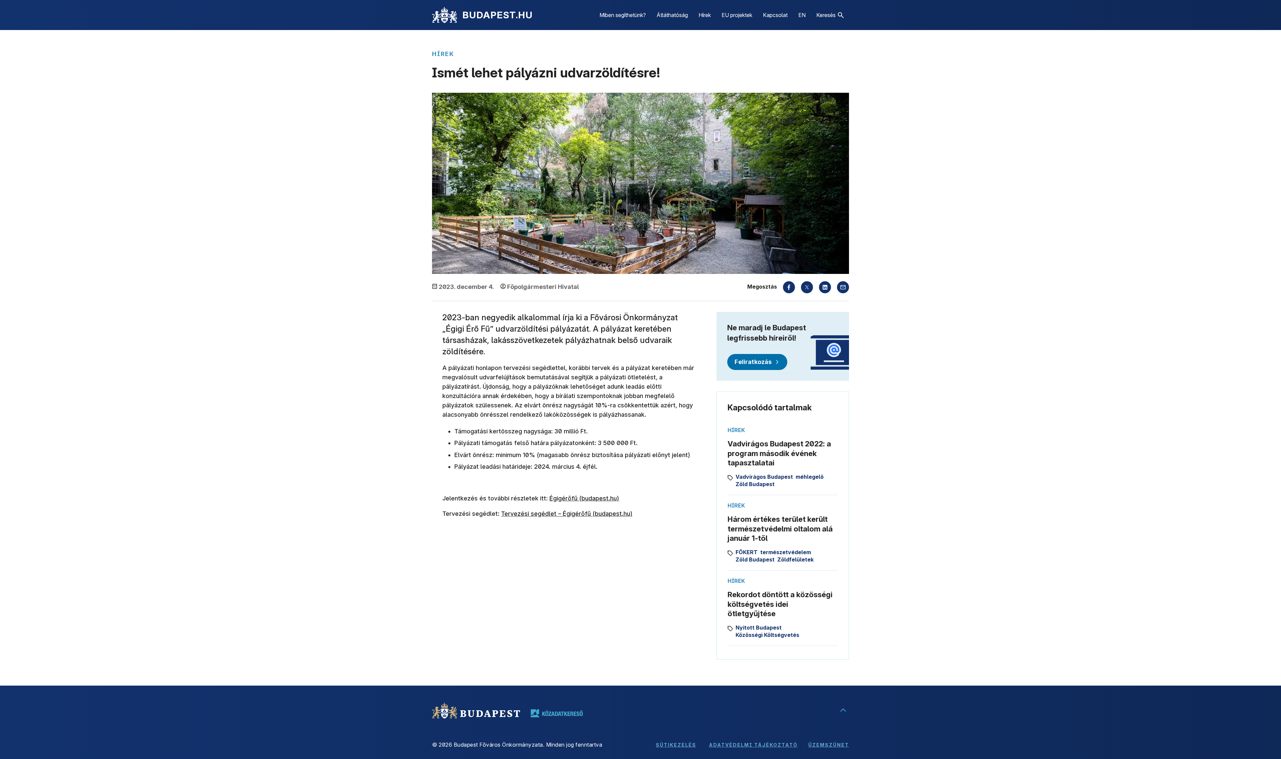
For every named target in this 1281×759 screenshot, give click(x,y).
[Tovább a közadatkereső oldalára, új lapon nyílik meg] (557, 713)
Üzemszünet (828, 745)
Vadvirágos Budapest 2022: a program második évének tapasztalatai (779, 453)
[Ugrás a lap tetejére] (843, 711)
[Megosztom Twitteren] (807, 287)
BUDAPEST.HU (497, 15)
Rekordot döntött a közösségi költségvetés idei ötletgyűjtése (780, 604)
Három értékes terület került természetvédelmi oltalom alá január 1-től (780, 528)
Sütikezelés (676, 745)
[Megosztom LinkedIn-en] (825, 287)
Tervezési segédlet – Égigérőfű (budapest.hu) (566, 513)
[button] (830, 15)
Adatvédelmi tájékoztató (753, 745)
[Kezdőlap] (444, 15)
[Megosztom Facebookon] (789, 287)
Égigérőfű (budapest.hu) (584, 498)
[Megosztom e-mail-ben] (843, 287)
